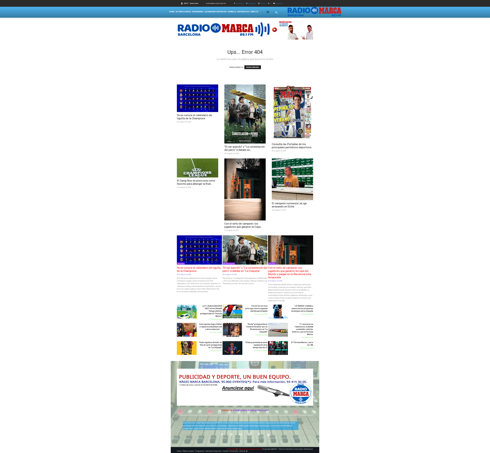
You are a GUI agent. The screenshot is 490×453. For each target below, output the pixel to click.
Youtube (278, 3)
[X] (268, 3)
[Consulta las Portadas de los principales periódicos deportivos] (292, 112)
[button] (276, 13)
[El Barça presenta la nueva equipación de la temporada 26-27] (232, 348)
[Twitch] (259, 3)
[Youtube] (274, 3)
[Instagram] (247, 3)
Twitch (263, 3)
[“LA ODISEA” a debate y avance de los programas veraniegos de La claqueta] (278, 312)
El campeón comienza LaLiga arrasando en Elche (289, 205)
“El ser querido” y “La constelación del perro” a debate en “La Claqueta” (245, 269)
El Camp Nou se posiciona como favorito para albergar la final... (196, 182)
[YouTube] (268, 434)
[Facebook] (234, 3)
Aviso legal (231, 449)
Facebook (240, 3)
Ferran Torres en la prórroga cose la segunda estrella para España (256, 308)
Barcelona (181, 263)
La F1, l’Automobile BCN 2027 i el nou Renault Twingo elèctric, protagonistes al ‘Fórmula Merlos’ (211, 311)
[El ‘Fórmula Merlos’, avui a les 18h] (278, 348)
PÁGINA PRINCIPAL (252, 67)
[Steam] (240, 434)
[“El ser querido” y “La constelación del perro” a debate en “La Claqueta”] (245, 114)
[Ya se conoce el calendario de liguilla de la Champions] (197, 98)
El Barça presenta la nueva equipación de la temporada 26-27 (256, 345)
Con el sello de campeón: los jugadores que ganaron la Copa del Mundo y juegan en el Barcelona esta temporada (289, 272)
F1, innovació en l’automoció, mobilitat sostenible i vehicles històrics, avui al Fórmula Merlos (302, 329)
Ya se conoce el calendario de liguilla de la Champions (194, 117)
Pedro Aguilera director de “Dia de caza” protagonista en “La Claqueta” (210, 345)
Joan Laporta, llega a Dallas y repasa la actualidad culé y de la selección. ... (210, 326)
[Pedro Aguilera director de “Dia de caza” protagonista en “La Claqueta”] (187, 348)
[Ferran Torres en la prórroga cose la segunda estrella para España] (232, 312)
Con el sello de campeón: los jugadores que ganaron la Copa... (243, 225)
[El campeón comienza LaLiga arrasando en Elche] (292, 179)
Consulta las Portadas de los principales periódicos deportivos (291, 146)
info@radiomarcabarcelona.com (251, 410)
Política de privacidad (245, 449)
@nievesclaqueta (228, 263)
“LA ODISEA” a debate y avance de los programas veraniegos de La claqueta (302, 308)
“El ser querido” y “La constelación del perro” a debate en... (244, 148)
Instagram (252, 3)
